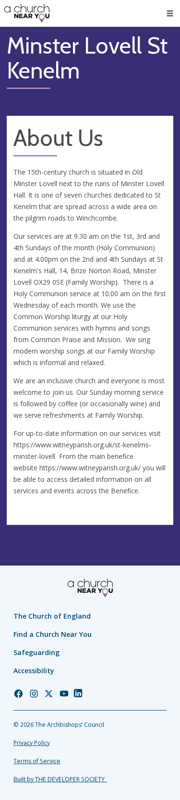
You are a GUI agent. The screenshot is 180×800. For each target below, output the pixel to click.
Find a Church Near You (52, 634)
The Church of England (52, 616)
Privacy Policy (31, 743)
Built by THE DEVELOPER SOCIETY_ (60, 779)
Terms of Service (36, 761)
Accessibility (33, 670)
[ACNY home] (27, 13)
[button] (170, 13)
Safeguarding (36, 652)
